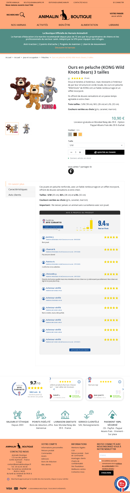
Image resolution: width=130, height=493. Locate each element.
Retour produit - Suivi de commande (80, 454)
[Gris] (70, 134)
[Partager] (71, 171)
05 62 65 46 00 (21, 466)
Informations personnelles (52, 447)
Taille (70, 141)
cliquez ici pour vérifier (59, 479)
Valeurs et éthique (17, 421)
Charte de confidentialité (77, 462)
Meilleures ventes (78, 469)
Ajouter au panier (106, 152)
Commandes (46, 453)
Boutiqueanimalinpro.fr (34, 2)
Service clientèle (88, 421)
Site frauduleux (77, 466)
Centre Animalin (12, 2)
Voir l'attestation (53, 227)
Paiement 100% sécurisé (112, 423)
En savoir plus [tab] (16, 184)
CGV (73, 450)
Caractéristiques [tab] (18, 189)
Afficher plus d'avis (79, 350)
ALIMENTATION (89, 24)
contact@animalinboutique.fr (19, 464)
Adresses (45, 459)
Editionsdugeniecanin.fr (59, 2)
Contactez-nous (81, 2)
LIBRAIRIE (114, 24)
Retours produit (47, 450)
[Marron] (75, 134)
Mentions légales (78, 447)
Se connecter (118, 2)
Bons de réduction (48, 461)
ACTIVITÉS (42, 24)
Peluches (45, 57)
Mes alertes (46, 464)
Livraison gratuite (65, 421)
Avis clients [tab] (15, 194)
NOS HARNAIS (18, 24)
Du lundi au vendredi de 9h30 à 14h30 (21, 470)
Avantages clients (78, 458)
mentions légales (108, 469)
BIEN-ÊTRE (64, 24)
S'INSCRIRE (106, 473)
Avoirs (43, 456)
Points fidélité (41, 421)
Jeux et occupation (30, 57)
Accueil (8, 57)
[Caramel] (80, 134)
